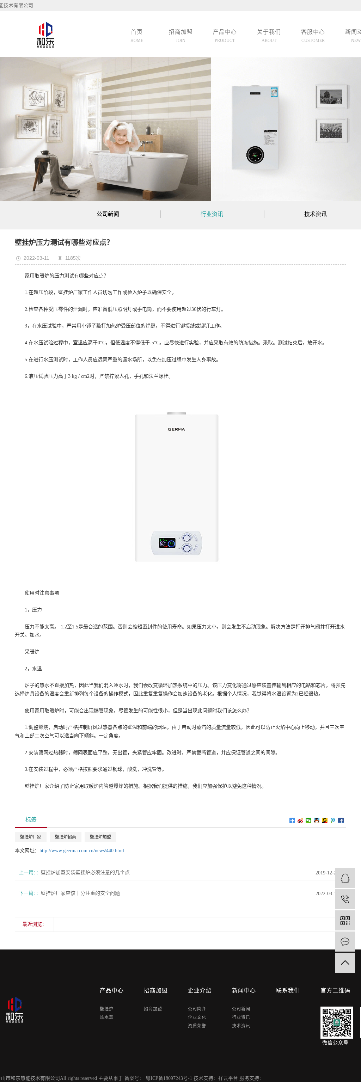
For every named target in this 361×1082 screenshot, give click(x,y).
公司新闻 (108, 214)
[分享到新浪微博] (301, 820)
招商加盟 (181, 36)
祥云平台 (228, 1078)
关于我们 (269, 36)
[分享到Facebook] (341, 820)
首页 (136, 36)
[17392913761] (345, 899)
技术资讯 (241, 1025)
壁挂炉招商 (65, 837)
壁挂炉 (107, 1009)
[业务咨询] (345, 878)
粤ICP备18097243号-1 (169, 1078)
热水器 (107, 1017)
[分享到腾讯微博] (333, 820)
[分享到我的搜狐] (325, 820)
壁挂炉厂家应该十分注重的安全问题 (80, 893)
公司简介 (197, 1009)
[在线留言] (345, 942)
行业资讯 (212, 214)
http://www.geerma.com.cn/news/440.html (81, 850)
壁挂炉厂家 (30, 837)
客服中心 (313, 36)
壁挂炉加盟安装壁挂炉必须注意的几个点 (85, 872)
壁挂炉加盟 (100, 837)
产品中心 (225, 36)
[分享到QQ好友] (317, 820)
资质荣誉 (197, 1025)
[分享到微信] (309, 820)
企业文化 (197, 1017)
